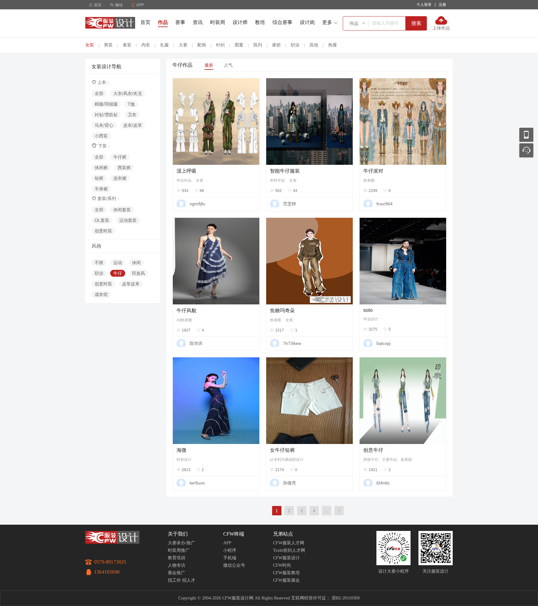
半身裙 (101, 188)
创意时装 (103, 230)
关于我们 (178, 534)
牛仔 (117, 273)
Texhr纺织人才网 (289, 550)
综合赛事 (282, 22)
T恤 (131, 104)
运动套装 (128, 220)
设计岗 (307, 22)
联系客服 (526, 150)
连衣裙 (119, 178)
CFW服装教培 (286, 572)
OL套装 (102, 220)
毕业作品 (184, 180)
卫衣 (132, 114)
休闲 (136, 262)
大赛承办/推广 (181, 543)
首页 (95, 5)
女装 (89, 44)
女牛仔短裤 (282, 450)
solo (368, 310)
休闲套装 (122, 209)
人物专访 (176, 565)
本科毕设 (277, 180)
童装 (127, 44)
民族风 (138, 273)
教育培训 (176, 558)
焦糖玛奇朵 (282, 310)
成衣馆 (101, 294)
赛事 (180, 22)
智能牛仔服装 (285, 171)
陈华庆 (196, 343)
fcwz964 (384, 203)
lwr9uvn (197, 482)
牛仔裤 (119, 157)
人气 (228, 65)
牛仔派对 (373, 171)
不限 (99, 262)
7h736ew (292, 343)
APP (227, 543)
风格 (96, 246)
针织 (220, 44)
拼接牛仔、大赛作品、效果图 (387, 459)
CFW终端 (233, 534)
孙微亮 (289, 482)
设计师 (240, 22)
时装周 (217, 22)
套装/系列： (106, 198)
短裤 (99, 178)
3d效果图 (184, 320)
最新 (209, 65)
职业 (295, 44)
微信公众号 (234, 565)
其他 (313, 44)
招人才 (188, 580)
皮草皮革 (130, 283)
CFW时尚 (282, 565)
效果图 (369, 180)
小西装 (101, 135)
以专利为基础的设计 (287, 459)
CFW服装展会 (286, 580)
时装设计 (184, 459)
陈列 (257, 44)
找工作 (174, 580)
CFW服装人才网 (288, 543)
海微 (181, 450)
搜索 (416, 23)
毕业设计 (370, 319)
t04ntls (382, 482)
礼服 (164, 44)
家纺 (276, 44)
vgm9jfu (197, 203)
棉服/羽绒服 (106, 104)
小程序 (229, 550)
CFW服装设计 (286, 558)
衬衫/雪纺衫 (106, 114)
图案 (239, 44)
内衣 (145, 44)
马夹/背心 (104, 125)
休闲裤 (101, 167)
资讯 (198, 22)
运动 (117, 262)
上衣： (101, 82)
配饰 (201, 44)
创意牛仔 (373, 450)
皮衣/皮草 (132, 125)
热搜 (332, 44)
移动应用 (526, 135)
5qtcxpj (383, 343)
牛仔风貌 (186, 310)
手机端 (229, 558)
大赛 (183, 44)
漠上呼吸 (186, 171)
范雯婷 (289, 203)
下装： (101, 145)
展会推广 (176, 572)
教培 (260, 22)
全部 (99, 93)
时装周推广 (179, 550)
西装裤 (124, 167)
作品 (163, 22)
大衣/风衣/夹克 (127, 93)
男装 (108, 44)
